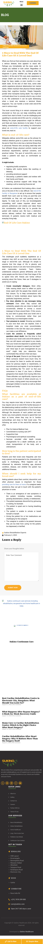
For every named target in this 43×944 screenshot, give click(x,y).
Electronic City (15, 872)
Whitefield (13, 865)
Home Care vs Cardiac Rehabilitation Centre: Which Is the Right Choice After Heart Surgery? (20, 725)
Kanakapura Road (16, 870)
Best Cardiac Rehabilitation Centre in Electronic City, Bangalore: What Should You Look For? (20, 700)
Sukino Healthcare (26, 932)
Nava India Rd (15, 893)
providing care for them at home (14, 484)
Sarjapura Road (15, 867)
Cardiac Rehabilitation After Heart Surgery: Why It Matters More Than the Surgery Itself (20, 738)
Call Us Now (11, 941)
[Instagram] (16, 783)
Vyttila (12, 883)
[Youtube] (20, 783)
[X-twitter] (2, 783)
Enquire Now (33, 941)
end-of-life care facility (19, 128)
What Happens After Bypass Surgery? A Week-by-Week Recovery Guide (21, 713)
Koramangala (15, 858)
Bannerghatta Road (17, 861)
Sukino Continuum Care (22, 642)
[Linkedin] (11, 783)
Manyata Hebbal (16, 863)
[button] (21, 5)
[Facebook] (7, 783)
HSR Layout (14, 856)
